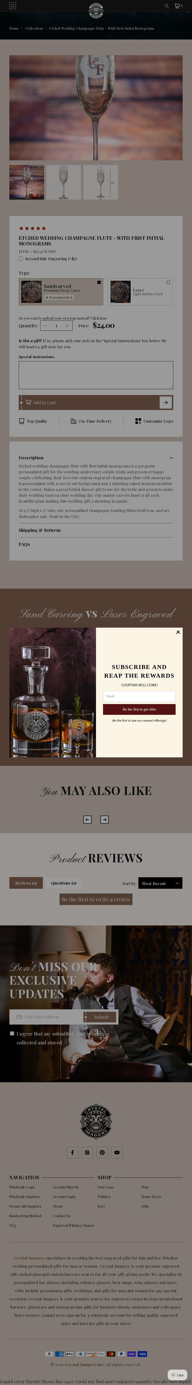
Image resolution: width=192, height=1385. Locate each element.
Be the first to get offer (139, 709)
